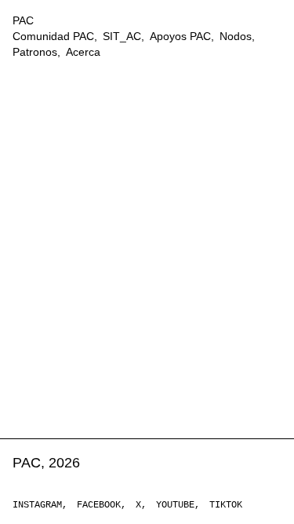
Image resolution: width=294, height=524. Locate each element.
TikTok (225, 505)
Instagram (37, 505)
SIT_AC (122, 36)
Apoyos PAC (180, 36)
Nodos (236, 36)
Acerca (83, 52)
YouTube (175, 505)
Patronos (35, 52)
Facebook (99, 505)
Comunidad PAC (53, 36)
